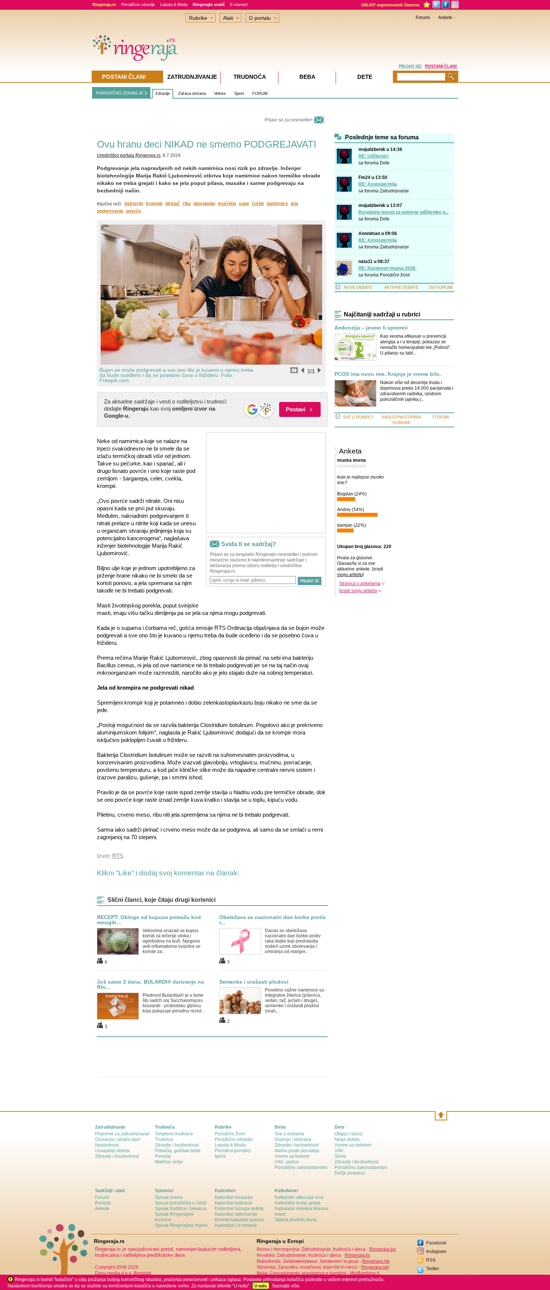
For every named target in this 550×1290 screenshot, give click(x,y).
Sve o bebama (289, 1133)
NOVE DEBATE (358, 287)
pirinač (172, 203)
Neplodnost (107, 1145)
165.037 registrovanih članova (390, 5)
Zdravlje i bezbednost (117, 1156)
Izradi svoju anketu (358, 590)
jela (294, 203)
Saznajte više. (286, 1286)
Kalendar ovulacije (234, 1197)
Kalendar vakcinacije (236, 1214)
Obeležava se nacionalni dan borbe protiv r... (272, 920)
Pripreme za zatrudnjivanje (122, 1133)
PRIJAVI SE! (410, 66)
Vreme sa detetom (353, 1145)
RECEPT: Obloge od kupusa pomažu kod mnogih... (149, 920)
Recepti (103, 1203)
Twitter (432, 1268)
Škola (340, 1156)
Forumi (423, 17)
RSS (431, 1260)
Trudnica (164, 1139)
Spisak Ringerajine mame (181, 1225)
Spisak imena (169, 1197)
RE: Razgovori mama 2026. (387, 268)
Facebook (436, 1243)
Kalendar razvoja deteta (239, 1208)
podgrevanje (110, 211)
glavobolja (204, 203)
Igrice (220, 1156)
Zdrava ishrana (192, 93)
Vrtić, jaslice (287, 1161)
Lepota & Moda (173, 4)
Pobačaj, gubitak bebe (178, 1150)
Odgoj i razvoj (348, 1133)
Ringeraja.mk (375, 1261)
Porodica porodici (233, 1150)
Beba (307, 77)
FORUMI (441, 417)
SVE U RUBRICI (358, 417)
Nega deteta (347, 1139)
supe (244, 203)
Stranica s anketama (360, 583)
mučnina (227, 203)
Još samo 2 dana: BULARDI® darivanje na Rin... (150, 984)
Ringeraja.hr (357, 1255)
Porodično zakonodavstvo (301, 1167)
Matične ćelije (169, 1161)
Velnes (220, 93)
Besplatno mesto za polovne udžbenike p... (403, 212)
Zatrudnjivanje (394, 191)
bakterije (134, 203)
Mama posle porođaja (297, 1150)
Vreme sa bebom (292, 1156)
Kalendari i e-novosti (236, 1225)
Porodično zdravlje (138, 4)
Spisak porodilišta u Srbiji (181, 1203)
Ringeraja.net (375, 1267)
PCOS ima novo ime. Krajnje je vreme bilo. (387, 374)
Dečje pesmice (349, 1173)
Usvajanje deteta (112, 1150)
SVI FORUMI (441, 287)
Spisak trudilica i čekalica (180, 1208)
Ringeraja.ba (382, 1249)
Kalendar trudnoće (234, 1203)
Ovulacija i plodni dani (117, 1139)
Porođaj (163, 1156)
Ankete (445, 17)
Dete (384, 162)
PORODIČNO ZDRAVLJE (119, 93)
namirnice (277, 203)
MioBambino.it (364, 1273)
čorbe (258, 203)
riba (187, 203)
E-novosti (238, 4)
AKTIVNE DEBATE (401, 287)
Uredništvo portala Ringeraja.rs (129, 155)
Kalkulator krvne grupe (298, 1203)
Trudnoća (249, 77)
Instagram (436, 1251)
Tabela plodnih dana (296, 1219)
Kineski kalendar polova (239, 1219)
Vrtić (338, 1150)
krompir (154, 203)
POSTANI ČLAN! (441, 66)
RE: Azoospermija (377, 184)
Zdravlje (162, 93)
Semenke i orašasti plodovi (253, 981)
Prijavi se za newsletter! (288, 120)
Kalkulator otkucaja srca (299, 1197)
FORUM (260, 93)
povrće (133, 211)
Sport (239, 93)
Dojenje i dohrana (293, 1139)
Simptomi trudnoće (174, 1133)
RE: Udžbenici (373, 156)
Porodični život (395, 275)
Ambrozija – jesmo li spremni (371, 328)
